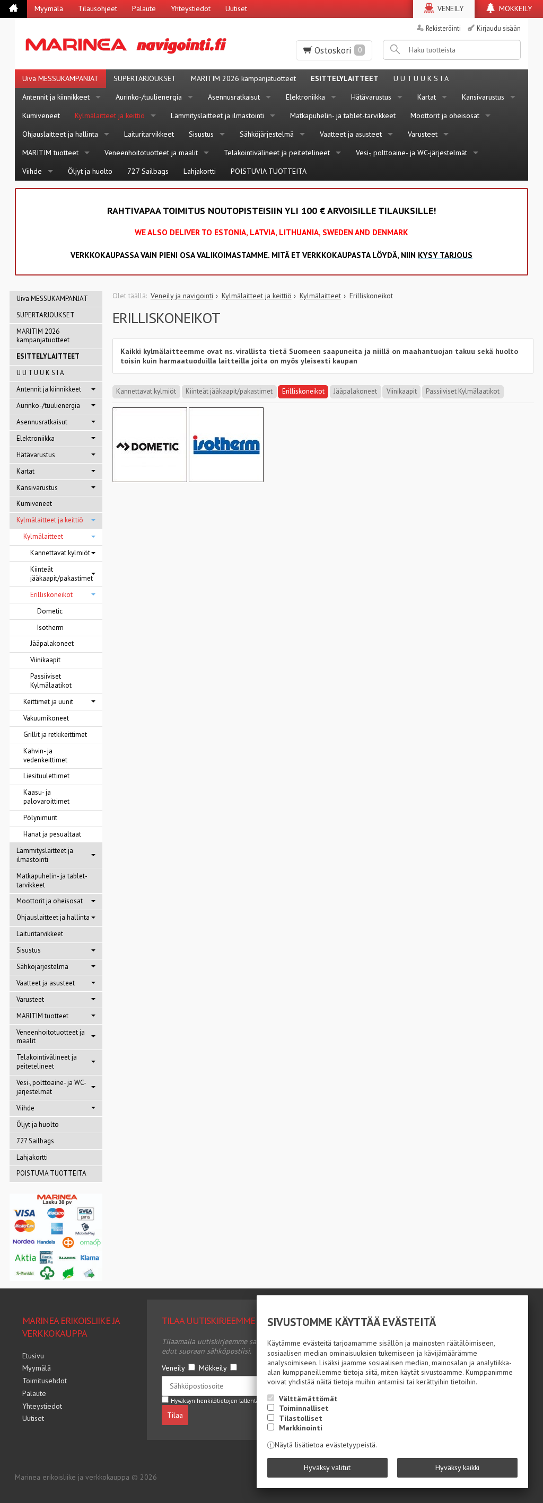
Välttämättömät (308, 1398)
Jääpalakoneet (355, 391)
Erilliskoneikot (303, 391)
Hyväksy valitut (327, 1467)
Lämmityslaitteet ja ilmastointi (217, 115)
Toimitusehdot (44, 1380)
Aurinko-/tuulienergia (149, 97)
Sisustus (201, 134)
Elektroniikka (305, 97)
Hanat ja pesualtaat (52, 834)
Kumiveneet (41, 115)
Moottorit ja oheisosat (444, 115)
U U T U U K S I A (421, 78)
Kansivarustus (483, 97)
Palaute (144, 8)
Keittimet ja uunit (48, 701)
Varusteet (422, 134)
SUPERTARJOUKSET (144, 78)
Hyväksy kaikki (457, 1467)
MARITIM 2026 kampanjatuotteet (243, 78)
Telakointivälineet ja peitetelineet (277, 152)
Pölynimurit (40, 817)
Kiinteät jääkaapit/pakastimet (229, 391)
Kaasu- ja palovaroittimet (46, 797)
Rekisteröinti (443, 28)
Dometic (50, 611)
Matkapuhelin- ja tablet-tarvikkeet (343, 115)
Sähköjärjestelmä (267, 134)
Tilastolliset (300, 1418)
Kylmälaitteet (43, 536)
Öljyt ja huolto (90, 171)
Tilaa (175, 1415)
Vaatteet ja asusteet (351, 134)
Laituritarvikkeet (149, 134)
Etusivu (33, 1355)
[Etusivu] (13, 9)
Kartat (426, 97)
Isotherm (50, 627)
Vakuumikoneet (46, 718)
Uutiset (236, 8)
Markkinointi (300, 1428)
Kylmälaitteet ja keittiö (110, 115)
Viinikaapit (402, 391)
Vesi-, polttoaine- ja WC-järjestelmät (411, 152)
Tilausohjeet (97, 8)
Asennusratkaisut (234, 97)
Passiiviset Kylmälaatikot (463, 391)
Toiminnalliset (304, 1408)
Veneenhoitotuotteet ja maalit (151, 152)
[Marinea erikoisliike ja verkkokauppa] (130, 43)
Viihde (32, 171)
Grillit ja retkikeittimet (55, 734)
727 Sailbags (148, 171)
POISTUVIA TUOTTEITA (268, 171)
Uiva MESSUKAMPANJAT (60, 78)
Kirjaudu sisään (499, 28)
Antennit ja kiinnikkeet (56, 97)
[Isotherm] (226, 479)
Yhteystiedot (191, 8)
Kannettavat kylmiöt (146, 391)
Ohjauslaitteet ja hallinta (60, 134)
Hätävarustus (371, 97)
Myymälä (48, 8)
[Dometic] (149, 479)
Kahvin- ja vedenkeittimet (45, 755)
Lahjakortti (199, 171)
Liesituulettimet (46, 775)
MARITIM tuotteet (50, 152)
